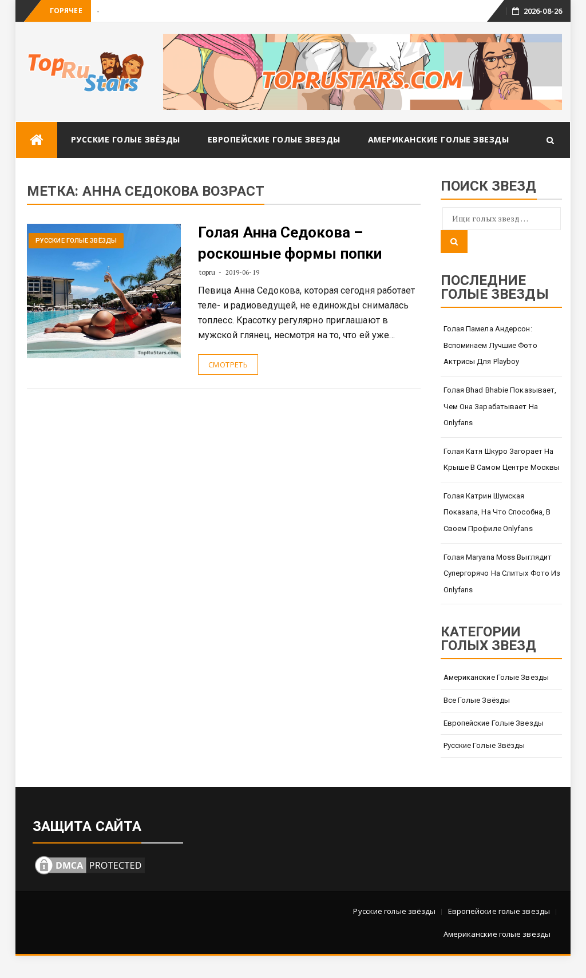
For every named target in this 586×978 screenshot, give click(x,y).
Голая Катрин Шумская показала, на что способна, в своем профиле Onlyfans (497, 512)
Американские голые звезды (438, 139)
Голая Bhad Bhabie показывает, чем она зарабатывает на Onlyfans (500, 406)
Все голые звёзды (477, 700)
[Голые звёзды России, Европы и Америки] (36, 140)
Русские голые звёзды (125, 139)
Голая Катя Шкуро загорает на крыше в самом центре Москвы (502, 459)
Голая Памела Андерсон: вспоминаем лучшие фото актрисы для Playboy (490, 345)
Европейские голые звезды (274, 139)
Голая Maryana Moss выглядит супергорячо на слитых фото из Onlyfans (502, 573)
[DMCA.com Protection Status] (90, 864)
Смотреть (228, 364)
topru (207, 272)
